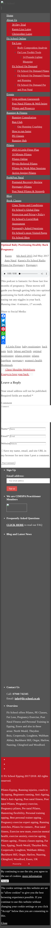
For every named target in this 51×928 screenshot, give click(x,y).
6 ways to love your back (15, 374)
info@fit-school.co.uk (27, 698)
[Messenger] (25, 338)
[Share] (25, 342)
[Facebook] (25, 316)
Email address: (15, 475)
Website (5, 443)
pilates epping (22, 355)
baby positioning (31, 346)
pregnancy (18, 360)
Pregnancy (32, 265)
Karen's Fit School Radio (31, 260)
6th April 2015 (24, 255)
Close (4, 922)
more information (32, 875)
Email (5, 436)
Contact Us (13, 759)
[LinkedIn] (25, 324)
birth (10, 351)
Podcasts (11, 764)
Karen (8, 255)
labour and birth (23, 351)
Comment (6, 402)
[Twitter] (25, 320)
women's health (33, 360)
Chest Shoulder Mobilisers (20, 369)
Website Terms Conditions (21, 768)
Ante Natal (10, 260)
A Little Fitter (13, 346)
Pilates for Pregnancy (13, 265)
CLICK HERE (15, 524)
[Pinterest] (25, 329)
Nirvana (25, 864)
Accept (5, 881)
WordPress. (34, 864)
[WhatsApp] (25, 333)
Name (5, 428)
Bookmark (7, 364)
